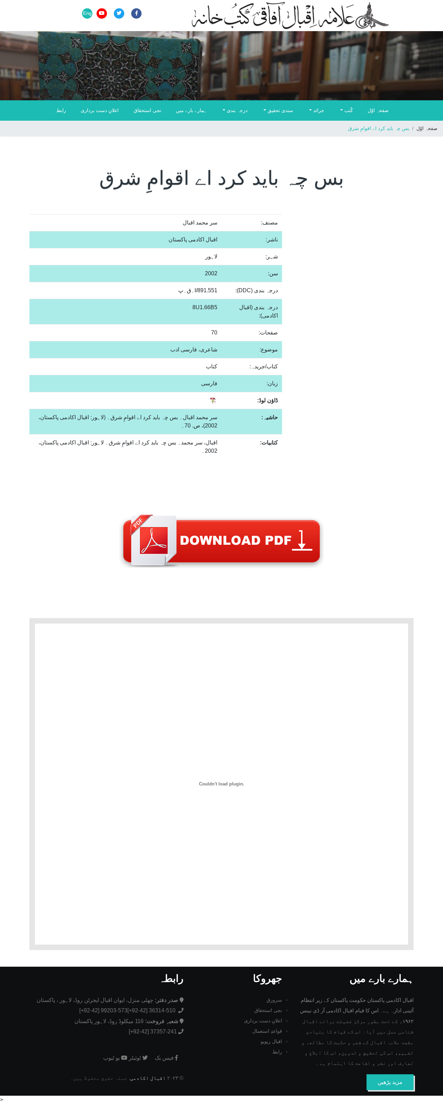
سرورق (274, 1000)
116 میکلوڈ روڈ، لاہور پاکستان (126, 1021)
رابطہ (60, 110)
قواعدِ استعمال (267, 1031)
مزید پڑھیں (390, 1082)
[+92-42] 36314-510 (152, 1010)
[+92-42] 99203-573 (103, 1010)
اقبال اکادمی (148, 1078)
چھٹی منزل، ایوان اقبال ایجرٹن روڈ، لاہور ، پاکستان (107, 1000)
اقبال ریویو (271, 1041)
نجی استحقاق (147, 110)
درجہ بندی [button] (236, 110)
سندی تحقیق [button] (279, 110)
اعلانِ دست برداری (100, 110)
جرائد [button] (318, 110)
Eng (87, 13)
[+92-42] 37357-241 (153, 1031)
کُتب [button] (348, 110)
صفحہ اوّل (378, 110)
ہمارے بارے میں (191, 110)
